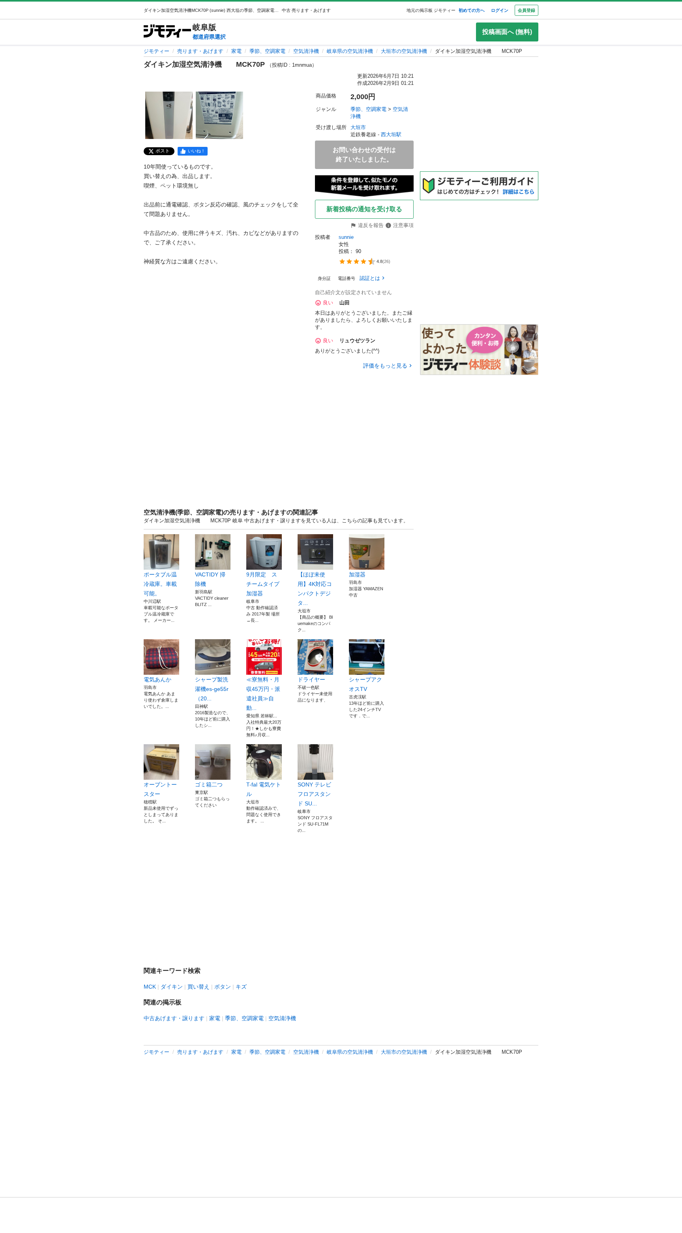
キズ (241, 986)
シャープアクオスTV (365, 684)
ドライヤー (311, 679)
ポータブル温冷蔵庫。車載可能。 (160, 584)
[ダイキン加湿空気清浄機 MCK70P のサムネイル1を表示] (169, 115)
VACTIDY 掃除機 (210, 579)
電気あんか (157, 679)
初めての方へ (472, 10)
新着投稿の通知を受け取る (364, 209)
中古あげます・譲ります (174, 1018)
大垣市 (358, 127)
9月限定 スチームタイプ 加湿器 (264, 584)
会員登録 (526, 10)
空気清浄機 (306, 51)
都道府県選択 (209, 37)
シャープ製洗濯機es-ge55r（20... (212, 689)
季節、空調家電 (267, 51)
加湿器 (360, 574)
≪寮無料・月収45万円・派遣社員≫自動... (263, 693)
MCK (150, 986)
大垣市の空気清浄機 (404, 51)
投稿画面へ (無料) (507, 31)
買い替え (198, 986)
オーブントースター (160, 789)
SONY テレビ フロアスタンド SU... (314, 794)
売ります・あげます (200, 51)
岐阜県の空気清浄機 (350, 51)
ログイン (499, 10)
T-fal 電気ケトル (263, 789)
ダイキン (172, 986)
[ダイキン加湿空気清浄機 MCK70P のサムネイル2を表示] (219, 115)
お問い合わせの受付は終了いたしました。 (364, 154)
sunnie (346, 237)
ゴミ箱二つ (209, 784)
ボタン (222, 986)
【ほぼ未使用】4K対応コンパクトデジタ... (315, 588)
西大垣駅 (391, 134)
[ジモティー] (167, 31)
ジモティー (156, 51)
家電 (236, 51)
